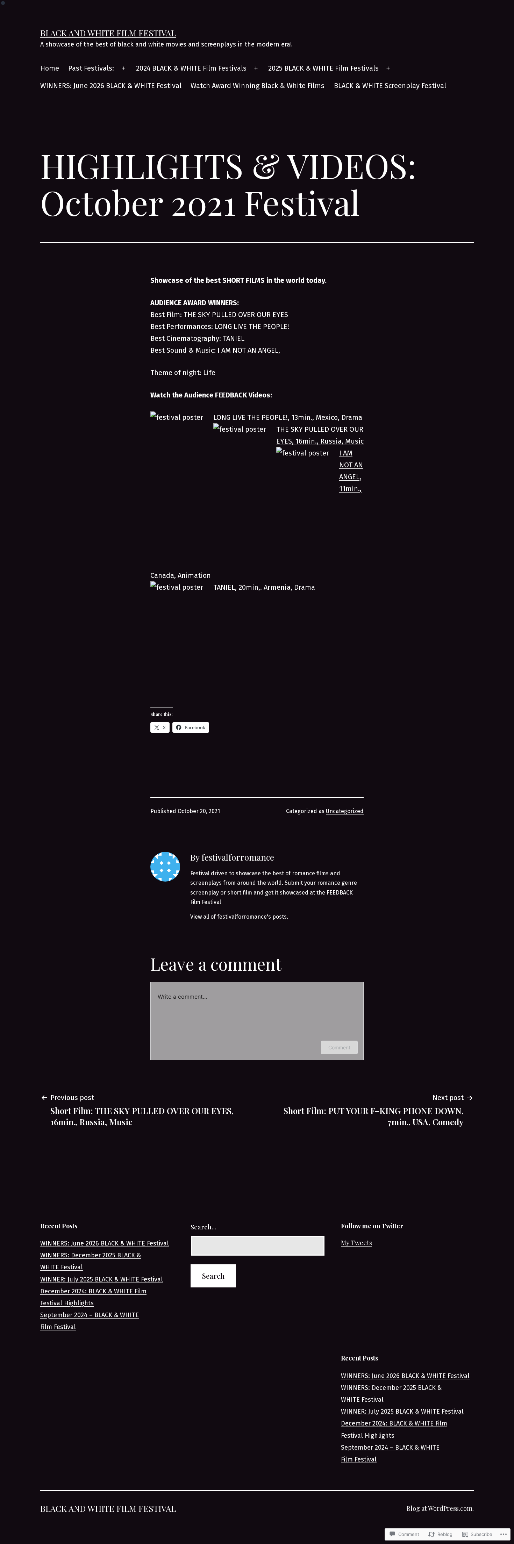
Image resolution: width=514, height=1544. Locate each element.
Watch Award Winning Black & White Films (257, 85)
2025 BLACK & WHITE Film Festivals (323, 68)
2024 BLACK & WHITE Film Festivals (191, 68)
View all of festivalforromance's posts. (239, 916)
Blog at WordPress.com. (440, 1508)
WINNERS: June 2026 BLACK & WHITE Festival (110, 85)
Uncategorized (345, 811)
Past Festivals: (91, 68)
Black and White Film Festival (108, 32)
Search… (203, 1227)
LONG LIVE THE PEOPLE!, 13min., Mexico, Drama (287, 417)
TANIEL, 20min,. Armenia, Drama (264, 587)
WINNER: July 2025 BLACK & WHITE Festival (101, 1279)
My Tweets (356, 1242)
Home (49, 68)
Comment (339, 1047)
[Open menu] (123, 68)
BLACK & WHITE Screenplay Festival (390, 85)
